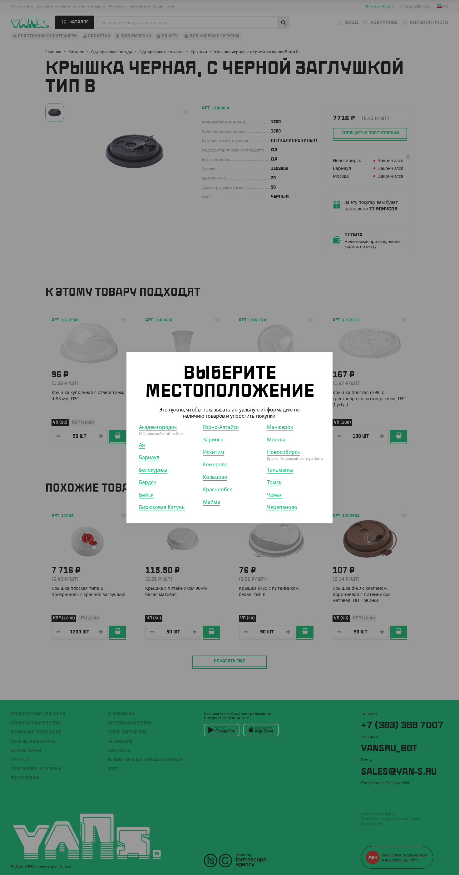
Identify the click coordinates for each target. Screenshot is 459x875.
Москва (276, 439)
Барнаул (149, 457)
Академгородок (158, 426)
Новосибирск (283, 451)
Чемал (275, 494)
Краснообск (217, 489)
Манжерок (280, 426)
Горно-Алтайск (221, 426)
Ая (142, 444)
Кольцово (215, 476)
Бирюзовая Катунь (162, 506)
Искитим (213, 451)
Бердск (147, 481)
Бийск (146, 494)
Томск (274, 481)
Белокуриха (153, 469)
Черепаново (282, 506)
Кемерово (215, 464)
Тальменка (280, 469)
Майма (211, 501)
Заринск (213, 439)
